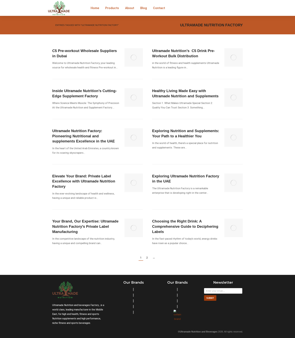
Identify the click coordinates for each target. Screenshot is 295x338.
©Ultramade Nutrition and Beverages (197, 331)
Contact (159, 8)
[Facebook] (60, 331)
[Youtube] (67, 331)
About (129, 8)
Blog (143, 8)
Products (112, 8)
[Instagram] (53, 331)
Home (95, 8)
